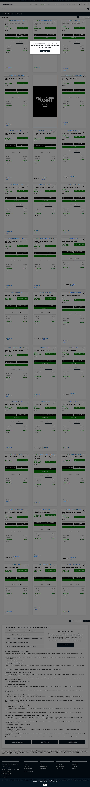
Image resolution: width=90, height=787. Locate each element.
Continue (45, 51)
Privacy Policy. (53, 781)
